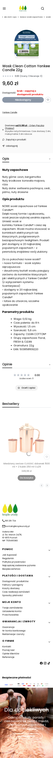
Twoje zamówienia (12, 607)
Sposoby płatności (12, 595)
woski (48, 17)
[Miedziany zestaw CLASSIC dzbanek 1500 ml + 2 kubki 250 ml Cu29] (26, 437)
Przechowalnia (10, 614)
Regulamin (8, 558)
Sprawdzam (26, 736)
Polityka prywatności (13, 562)
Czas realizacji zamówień (16, 591)
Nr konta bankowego (14, 630)
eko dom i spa (10, 17)
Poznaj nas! (8, 650)
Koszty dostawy (11, 588)
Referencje (8, 657)
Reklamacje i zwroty (13, 634)
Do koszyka (26, 477)
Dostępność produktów (15, 581)
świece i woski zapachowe (31, 17)
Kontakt (6, 646)
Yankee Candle (9, 112)
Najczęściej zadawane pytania (18, 565)
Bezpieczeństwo (11, 569)
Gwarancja (8, 627)
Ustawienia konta (11, 611)
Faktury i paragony (12, 584)
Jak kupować (9, 554)
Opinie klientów (10, 653)
